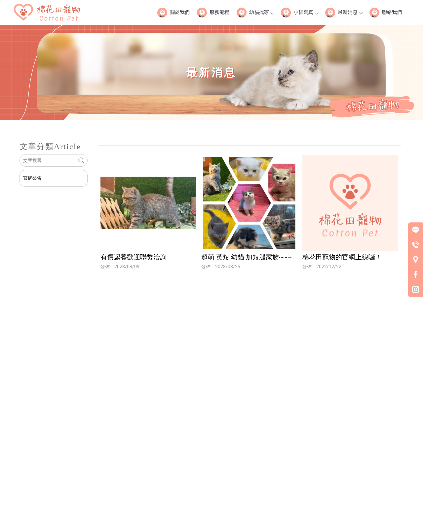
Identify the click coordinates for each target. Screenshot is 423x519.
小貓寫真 (303, 12)
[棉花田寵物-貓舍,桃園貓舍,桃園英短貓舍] (47, 13)
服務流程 (219, 12)
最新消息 (348, 12)
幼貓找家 (259, 12)
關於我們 (180, 12)
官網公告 (32, 178)
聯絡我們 (392, 12)
